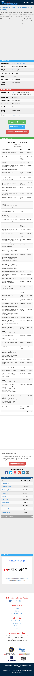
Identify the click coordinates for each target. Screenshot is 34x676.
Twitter (23, 601)
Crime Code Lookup (17, 613)
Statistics (17, 611)
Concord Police (16, 115)
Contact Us (17, 626)
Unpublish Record (17, 463)
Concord (14, 70)
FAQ (17, 628)
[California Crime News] (24, 654)
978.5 (13, 92)
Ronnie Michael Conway (19, 63)
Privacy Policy (17, 623)
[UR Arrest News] (12, 658)
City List (17, 608)
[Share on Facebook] (6, 472)
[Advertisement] (17, 41)
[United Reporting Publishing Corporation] (11, 649)
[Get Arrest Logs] (9, 654)
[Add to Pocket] (15, 472)
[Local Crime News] (22, 649)
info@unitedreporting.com (11, 665)
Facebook (14, 601)
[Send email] (27, 472)
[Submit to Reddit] (19, 472)
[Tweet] (10, 472)
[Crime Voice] (23, 658)
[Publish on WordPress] (23, 472)
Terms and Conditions (25, 665)
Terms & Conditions (17, 621)
